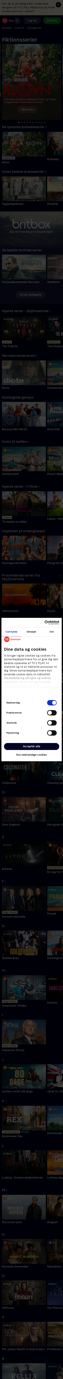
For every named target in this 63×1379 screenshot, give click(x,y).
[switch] (52, 712)
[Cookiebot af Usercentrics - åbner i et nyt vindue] (45, 622)
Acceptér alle (31, 746)
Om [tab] (51, 631)
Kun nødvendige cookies (31, 755)
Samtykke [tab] (11, 631)
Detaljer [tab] (31, 631)
